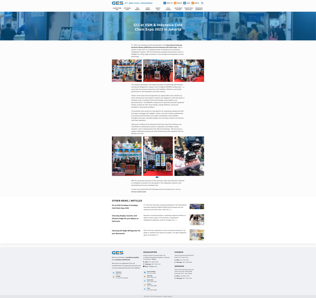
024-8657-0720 (184, 276)
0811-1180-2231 (156, 264)
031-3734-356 (184, 260)
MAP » (154, 259)
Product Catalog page (138, 191)
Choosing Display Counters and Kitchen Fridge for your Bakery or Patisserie (125, 218)
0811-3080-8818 (187, 262)
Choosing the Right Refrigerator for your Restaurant (126, 232)
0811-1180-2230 (187, 278)
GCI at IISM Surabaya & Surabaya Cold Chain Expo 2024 (125, 206)
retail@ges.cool (153, 266)
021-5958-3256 (153, 262)
